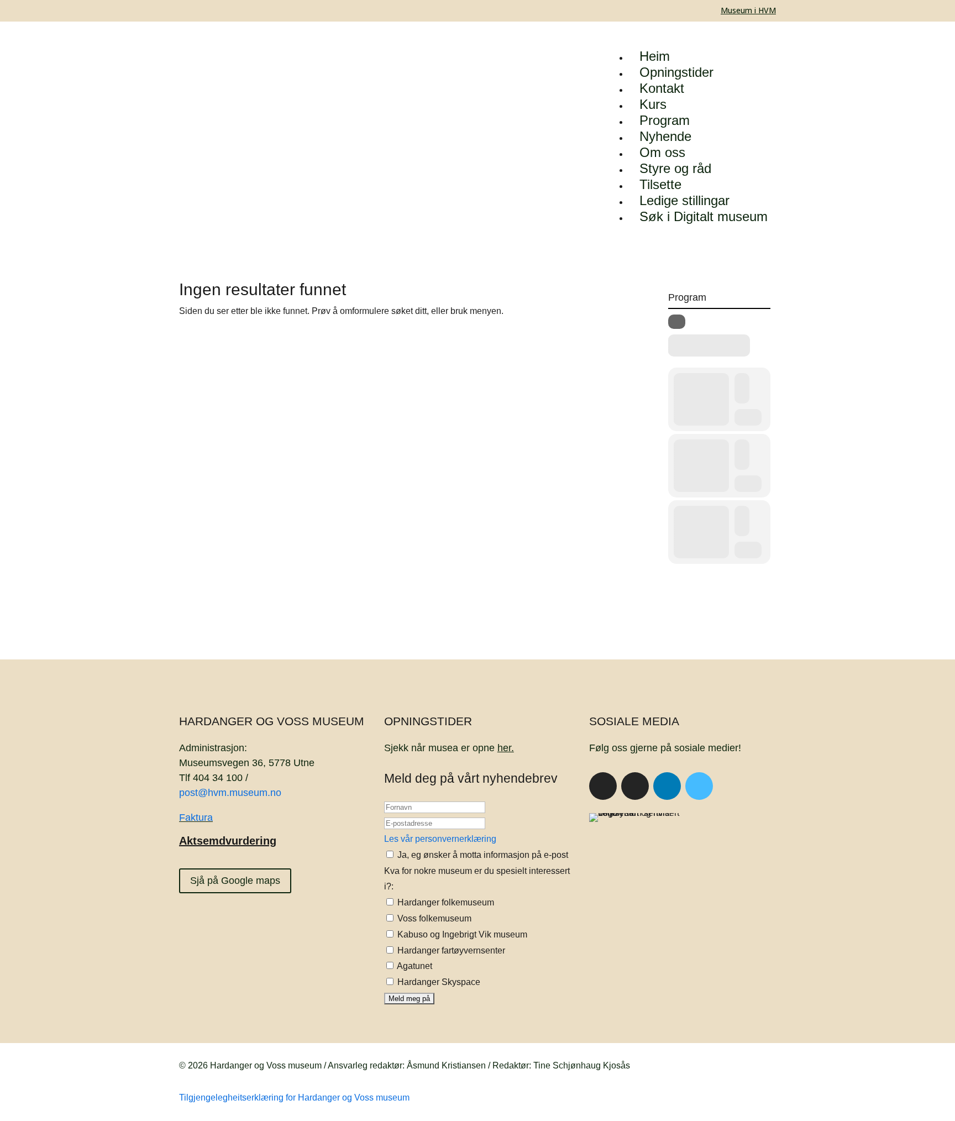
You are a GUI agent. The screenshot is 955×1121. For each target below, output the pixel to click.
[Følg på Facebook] (603, 786)
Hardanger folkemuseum (444, 902)
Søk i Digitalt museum (703, 216)
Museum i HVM (748, 10)
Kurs (653, 104)
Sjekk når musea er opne (449, 747)
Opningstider (676, 72)
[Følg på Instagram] (635, 786)
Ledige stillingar (684, 200)
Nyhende (665, 136)
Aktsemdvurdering (227, 841)
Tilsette (660, 184)
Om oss (662, 152)
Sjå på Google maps (235, 880)
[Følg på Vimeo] (699, 786)
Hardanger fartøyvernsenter (450, 950)
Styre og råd (675, 168)
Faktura (196, 817)
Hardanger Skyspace (437, 982)
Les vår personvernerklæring (440, 839)
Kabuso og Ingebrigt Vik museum (461, 934)
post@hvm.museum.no (230, 792)
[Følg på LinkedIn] (667, 786)
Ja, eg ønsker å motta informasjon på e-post (481, 855)
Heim (654, 56)
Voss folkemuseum (433, 918)
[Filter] (676, 322)
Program (664, 120)
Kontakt (661, 88)
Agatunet (413, 966)
